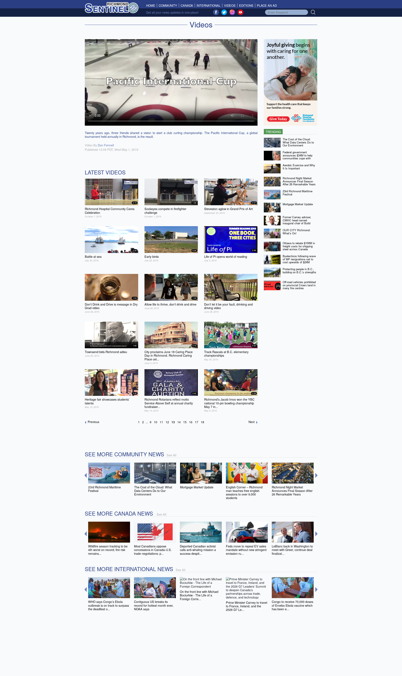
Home (151, 5)
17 (196, 422)
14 (179, 422)
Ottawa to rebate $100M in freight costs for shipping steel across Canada (299, 246)
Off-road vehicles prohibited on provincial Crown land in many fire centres (299, 285)
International (208, 5)
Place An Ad (267, 5)
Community (168, 5)
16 (190, 422)
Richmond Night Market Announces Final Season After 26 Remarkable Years (299, 181)
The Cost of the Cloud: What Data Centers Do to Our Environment (298, 142)
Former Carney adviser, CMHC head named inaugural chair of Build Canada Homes (297, 221)
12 (167, 422)
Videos (230, 5)
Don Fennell (106, 145)
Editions (246, 5)
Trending (273, 131)
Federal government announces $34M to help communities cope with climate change (297, 156)
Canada (187, 5)
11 (161, 422)
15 (185, 422)
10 (155, 422)
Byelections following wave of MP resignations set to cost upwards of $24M (299, 259)
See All (171, 455)
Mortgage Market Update (298, 204)
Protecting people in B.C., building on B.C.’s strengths (299, 270)
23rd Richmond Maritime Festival (297, 192)
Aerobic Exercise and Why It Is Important (299, 166)
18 (202, 422)
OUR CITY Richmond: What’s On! (296, 231)
